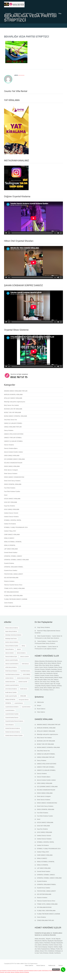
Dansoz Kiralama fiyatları (11, 645)
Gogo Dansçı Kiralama (43, 627)
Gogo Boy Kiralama (9, 506)
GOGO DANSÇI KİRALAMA (11, 509)
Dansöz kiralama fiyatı (11, 656)
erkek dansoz (25, 663)
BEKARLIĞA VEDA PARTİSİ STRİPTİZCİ (26, 36)
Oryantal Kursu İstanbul (10, 570)
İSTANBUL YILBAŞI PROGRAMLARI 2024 (16, 527)
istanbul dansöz (9, 678)
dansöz (19, 649)
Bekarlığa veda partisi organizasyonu (14, 401)
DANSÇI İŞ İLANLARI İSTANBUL (13, 423)
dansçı (23, 645)
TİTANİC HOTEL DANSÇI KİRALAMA (14, 588)
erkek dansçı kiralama (11, 667)
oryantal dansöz (19, 703)
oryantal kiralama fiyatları (12, 714)
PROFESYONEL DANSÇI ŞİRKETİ (13, 574)
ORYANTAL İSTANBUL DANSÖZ (13, 556)
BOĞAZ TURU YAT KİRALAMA (12, 412)
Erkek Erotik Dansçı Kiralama (12, 480)
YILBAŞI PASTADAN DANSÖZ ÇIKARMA (15, 599)
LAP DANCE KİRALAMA (11, 549)
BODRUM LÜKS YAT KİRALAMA (13, 409)
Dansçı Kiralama (8, 430)
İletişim (7, 17)
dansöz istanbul (9, 653)
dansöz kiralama (21, 653)
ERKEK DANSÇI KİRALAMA (12, 466)
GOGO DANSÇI (26, 674)
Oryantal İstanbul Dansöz (11, 717)
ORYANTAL (8, 703)
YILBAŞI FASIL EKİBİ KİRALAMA (13, 595)
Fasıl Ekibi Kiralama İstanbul (12, 674)
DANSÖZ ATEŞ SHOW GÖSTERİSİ (13, 434)
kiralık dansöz (23, 688)
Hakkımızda (17, 13)
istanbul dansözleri (10, 681)
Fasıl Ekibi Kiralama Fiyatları (12, 491)
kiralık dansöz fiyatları (11, 692)
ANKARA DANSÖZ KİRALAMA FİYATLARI (15, 391)
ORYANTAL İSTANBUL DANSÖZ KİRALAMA (16, 559)
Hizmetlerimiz (28, 13)
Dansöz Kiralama (9, 445)
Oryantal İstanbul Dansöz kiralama (14, 721)
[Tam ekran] (61, 233)
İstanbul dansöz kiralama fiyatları (14, 735)
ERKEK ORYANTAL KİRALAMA (12, 484)
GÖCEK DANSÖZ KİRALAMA (12, 498)
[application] (33, 218)
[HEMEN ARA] (63, 969)
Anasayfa (8, 13)
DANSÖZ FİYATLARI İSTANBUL (13, 437)
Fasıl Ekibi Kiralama (9, 488)
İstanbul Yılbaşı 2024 (10, 531)
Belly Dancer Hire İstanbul (11, 405)
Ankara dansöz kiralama (11, 627)
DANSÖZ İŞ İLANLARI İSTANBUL (13, 441)
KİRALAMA (23, 696)
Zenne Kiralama (8, 603)
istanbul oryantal (22, 681)
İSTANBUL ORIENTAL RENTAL (12, 520)
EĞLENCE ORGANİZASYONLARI (13, 463)
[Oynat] (6, 233)
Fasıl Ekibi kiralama (25, 671)
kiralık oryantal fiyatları (11, 696)
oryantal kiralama (9, 710)
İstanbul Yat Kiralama (10, 524)
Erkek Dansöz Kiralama (10, 473)
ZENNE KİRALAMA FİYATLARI (12, 606)
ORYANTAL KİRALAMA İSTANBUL (13, 567)
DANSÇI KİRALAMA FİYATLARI (13, 427)
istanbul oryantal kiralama (12, 685)
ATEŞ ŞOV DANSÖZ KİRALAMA (13, 398)
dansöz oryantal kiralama (11, 663)
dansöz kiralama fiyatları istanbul (13, 452)
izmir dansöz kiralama (11, 688)
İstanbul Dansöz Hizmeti (11, 513)
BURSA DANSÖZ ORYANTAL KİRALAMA (15, 416)
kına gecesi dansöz (24, 699)
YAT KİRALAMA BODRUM (11, 592)
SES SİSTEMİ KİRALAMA (11, 577)
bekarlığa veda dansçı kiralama (13, 635)
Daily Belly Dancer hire (10, 419)
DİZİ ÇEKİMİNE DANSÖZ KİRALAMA (14, 459)
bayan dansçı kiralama (11, 631)
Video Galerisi (40, 13)
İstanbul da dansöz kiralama (12, 732)
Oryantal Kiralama (9, 563)
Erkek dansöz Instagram (11, 470)
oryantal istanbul (26, 706)
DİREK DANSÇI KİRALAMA (11, 455)
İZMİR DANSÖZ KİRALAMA (12, 534)
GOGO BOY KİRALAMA (10, 502)
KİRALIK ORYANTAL (9, 545)
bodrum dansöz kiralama (11, 642)
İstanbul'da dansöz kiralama (12, 728)
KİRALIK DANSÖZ (9, 538)
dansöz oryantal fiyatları (11, 660)
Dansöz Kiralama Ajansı (10, 448)
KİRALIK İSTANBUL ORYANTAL (13, 542)
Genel (5, 495)
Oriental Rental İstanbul (10, 552)
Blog (60, 13)
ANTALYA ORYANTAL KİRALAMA (13, 394)
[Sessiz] (58, 233)
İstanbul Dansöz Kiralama (11, 516)
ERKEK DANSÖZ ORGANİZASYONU (14, 477)
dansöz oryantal (24, 656)
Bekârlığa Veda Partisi (11, 638)
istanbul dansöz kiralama (23, 678)
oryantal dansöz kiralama (11, 706)
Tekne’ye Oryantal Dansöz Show (13, 585)
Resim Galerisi (51, 13)
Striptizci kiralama (9, 581)
